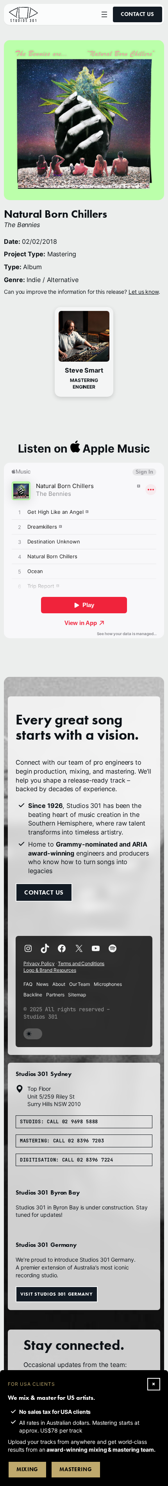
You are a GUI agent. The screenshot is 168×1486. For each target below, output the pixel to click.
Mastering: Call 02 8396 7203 (62, 1141)
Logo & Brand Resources (49, 970)
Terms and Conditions (81, 963)
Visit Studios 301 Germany (56, 1294)
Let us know (144, 291)
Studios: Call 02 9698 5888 (59, 1121)
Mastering (75, 1469)
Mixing (27, 1469)
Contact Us (137, 14)
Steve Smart (84, 370)
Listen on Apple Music (84, 448)
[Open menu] (104, 14)
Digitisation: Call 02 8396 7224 (66, 1160)
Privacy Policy (39, 963)
